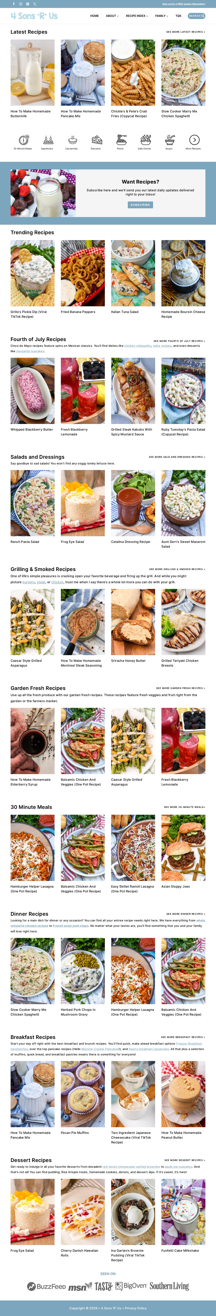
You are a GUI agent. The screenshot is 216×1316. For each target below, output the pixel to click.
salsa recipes (162, 345)
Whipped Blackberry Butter (32, 429)
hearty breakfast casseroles (149, 1049)
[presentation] (33, 73)
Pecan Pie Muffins (75, 1133)
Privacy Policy (136, 1308)
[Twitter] (34, 4)
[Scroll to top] (208, 1303)
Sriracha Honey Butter (128, 661)
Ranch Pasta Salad (25, 542)
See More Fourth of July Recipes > (180, 341)
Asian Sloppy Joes (175, 886)
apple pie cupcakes (178, 1166)
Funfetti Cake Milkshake (180, 1250)
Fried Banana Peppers (78, 312)
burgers (28, 582)
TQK (179, 15)
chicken (57, 582)
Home (94, 15)
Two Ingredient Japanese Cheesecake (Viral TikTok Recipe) (131, 1137)
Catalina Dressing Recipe (130, 542)
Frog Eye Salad (72, 542)
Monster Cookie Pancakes (100, 1049)
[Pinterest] (28, 4)
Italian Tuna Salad (125, 312)
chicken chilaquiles (137, 345)
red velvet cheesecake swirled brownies (131, 1166)
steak (41, 582)
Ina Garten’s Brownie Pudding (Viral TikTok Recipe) (128, 1255)
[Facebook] (14, 4)
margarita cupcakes (30, 351)
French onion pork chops (71, 925)
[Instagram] (21, 4)
